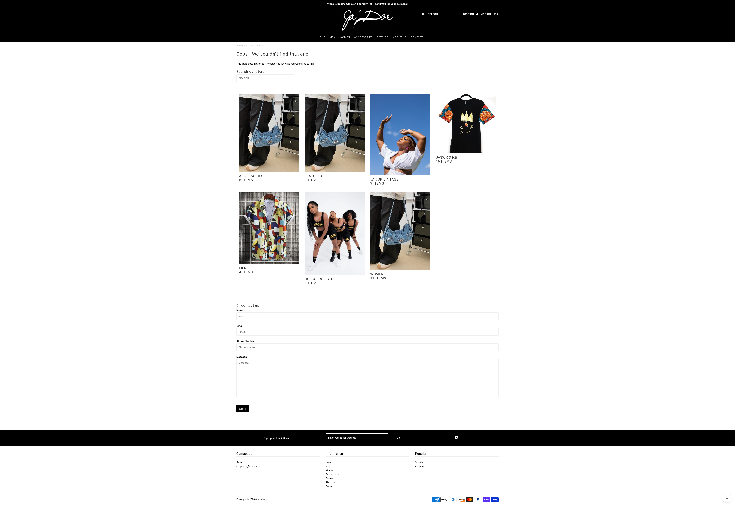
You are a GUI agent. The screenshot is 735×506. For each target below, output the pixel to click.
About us (399, 37)
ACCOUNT (468, 14)
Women (345, 37)
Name (239, 310)
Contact (417, 37)
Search (419, 462)
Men (332, 37)
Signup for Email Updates (278, 438)
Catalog (383, 37)
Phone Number (245, 341)
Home (321, 37)
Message (241, 357)
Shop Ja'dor (261, 499)
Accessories (363, 37)
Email (239, 326)
